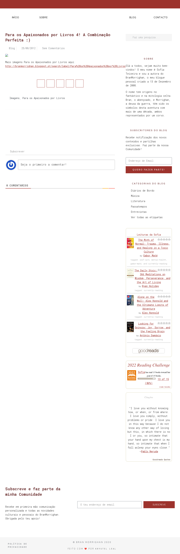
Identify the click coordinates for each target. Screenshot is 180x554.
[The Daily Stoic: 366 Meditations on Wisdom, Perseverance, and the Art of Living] (130, 277)
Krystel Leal (105, 548)
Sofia (141, 372)
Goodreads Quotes (161, 460)
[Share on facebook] (41, 83)
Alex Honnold (150, 312)
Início (15, 17)
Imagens (14, 98)
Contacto (161, 17)
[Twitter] (152, 4)
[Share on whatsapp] (79, 83)
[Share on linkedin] (60, 83)
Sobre (43, 17)
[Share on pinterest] (70, 83)
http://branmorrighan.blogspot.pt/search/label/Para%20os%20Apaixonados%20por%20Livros (65, 66)
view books (164, 387)
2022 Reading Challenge (149, 365)
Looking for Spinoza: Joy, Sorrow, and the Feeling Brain (152, 327)
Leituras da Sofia (149, 234)
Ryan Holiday (150, 286)
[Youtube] (170, 4)
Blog (132, 17)
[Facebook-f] (146, 4)
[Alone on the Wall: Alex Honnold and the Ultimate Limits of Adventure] (130, 304)
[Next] (87, 124)
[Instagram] (158, 4)
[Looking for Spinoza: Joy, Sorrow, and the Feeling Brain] (130, 331)
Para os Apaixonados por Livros (43, 98)
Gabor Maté (150, 255)
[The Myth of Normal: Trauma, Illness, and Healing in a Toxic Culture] (130, 247)
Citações (148, 397)
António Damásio (150, 335)
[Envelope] (175, 4)
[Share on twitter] (50, 83)
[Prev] (32, 124)
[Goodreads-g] (164, 4)
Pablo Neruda (149, 451)
